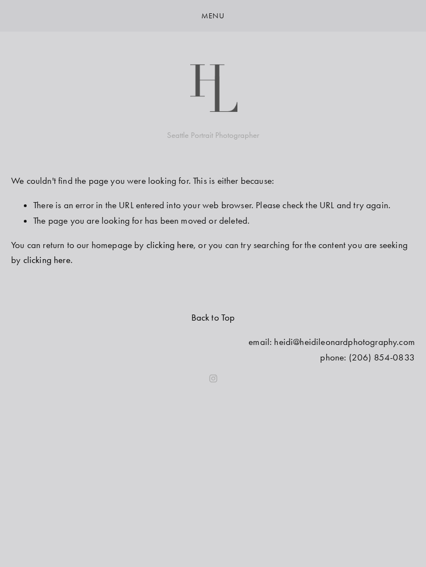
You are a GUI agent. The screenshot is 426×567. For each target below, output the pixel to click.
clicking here (170, 244)
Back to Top (213, 317)
